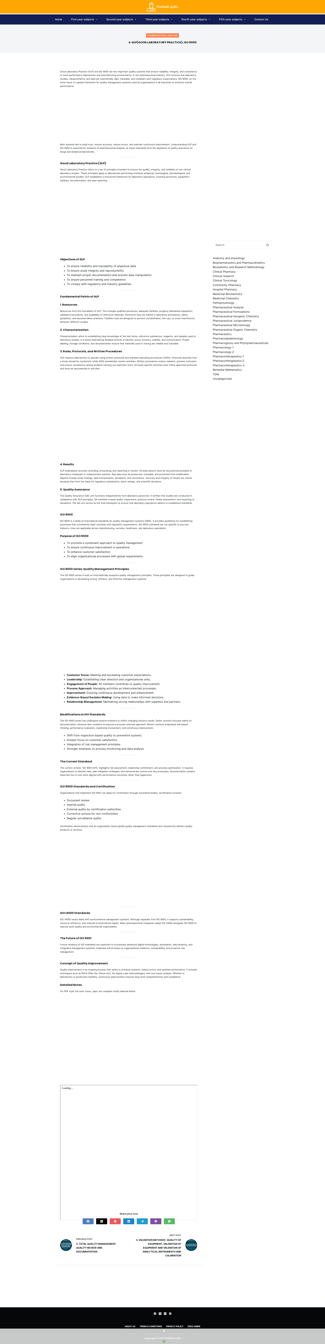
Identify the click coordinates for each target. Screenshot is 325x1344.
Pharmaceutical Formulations (231, 311)
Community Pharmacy (227, 284)
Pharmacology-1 (223, 347)
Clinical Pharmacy (224, 271)
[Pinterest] (115, 1221)
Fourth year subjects (194, 19)
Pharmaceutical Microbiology (231, 325)
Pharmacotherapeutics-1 (228, 356)
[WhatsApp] (169, 1221)
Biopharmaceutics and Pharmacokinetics (239, 262)
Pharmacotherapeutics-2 (228, 360)
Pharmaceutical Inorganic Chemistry (236, 316)
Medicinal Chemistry (226, 298)
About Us (130, 1326)
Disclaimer (194, 1326)
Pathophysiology (223, 302)
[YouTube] (165, 1313)
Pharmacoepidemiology (228, 338)
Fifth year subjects (230, 19)
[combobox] (238, 245)
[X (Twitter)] (101, 1221)
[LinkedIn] (128, 1221)
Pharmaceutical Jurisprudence (232, 320)
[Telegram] (142, 1221)
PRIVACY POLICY (174, 1326)
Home (58, 19)
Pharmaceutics (222, 334)
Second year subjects (119, 19)
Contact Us (261, 19)
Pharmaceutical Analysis (162, 35)
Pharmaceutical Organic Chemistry (235, 329)
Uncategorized (222, 378)
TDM (216, 374)
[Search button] (267, 245)
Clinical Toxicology (225, 280)
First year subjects (82, 19)
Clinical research (223, 276)
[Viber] (155, 1221)
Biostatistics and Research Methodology (238, 267)
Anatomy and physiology (229, 258)
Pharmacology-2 (223, 351)
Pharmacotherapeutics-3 (228, 365)
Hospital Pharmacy (225, 289)
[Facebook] (88, 1221)
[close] (163, 1330)
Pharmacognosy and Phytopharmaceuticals (240, 342)
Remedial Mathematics (227, 369)
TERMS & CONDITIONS (151, 1326)
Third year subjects (157, 19)
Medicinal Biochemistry (227, 293)
